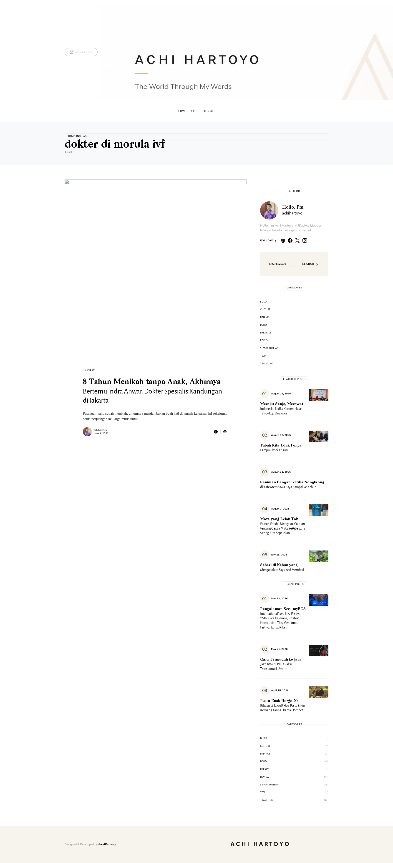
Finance (265, 317)
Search (308, 264)
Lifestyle (265, 332)
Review (89, 370)
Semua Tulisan (269, 348)
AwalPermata (107, 844)
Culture (265, 309)
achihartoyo (100, 430)
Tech (263, 355)
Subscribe (84, 52)
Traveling (266, 363)
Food (263, 324)
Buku (263, 301)
